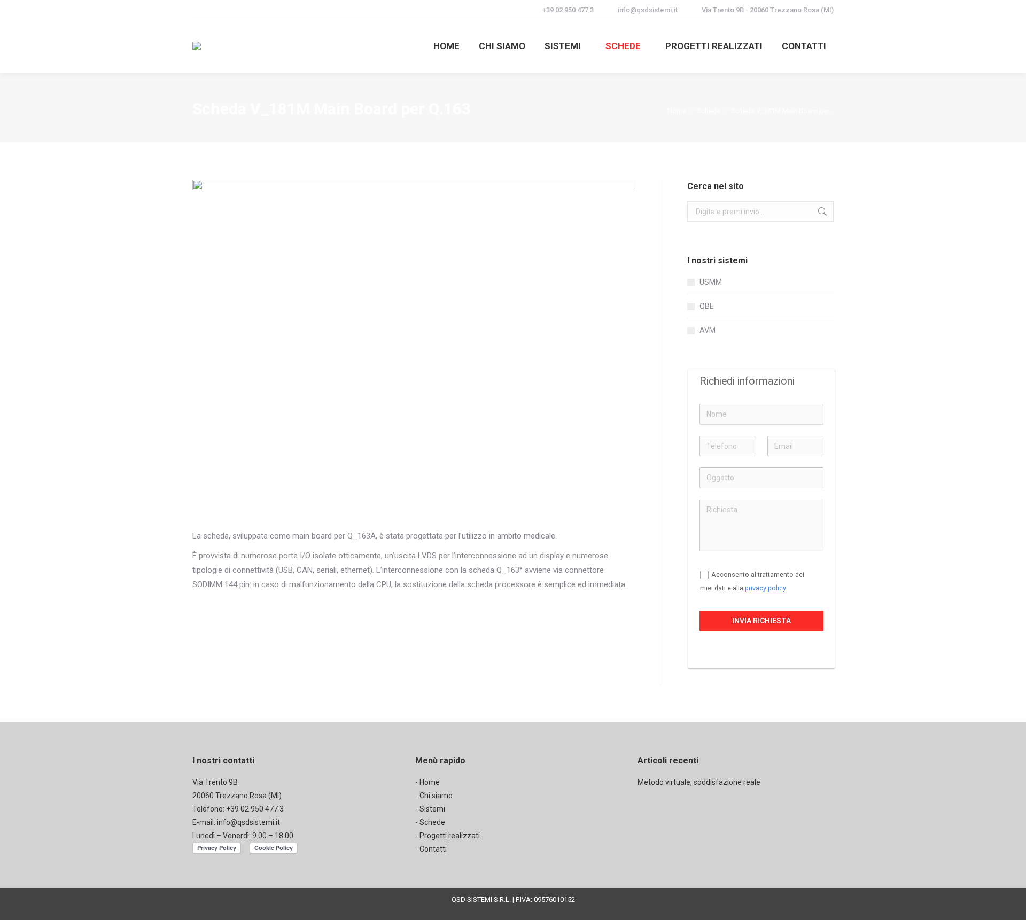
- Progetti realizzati (447, 835)
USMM (710, 282)
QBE (706, 306)
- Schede (430, 822)
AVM (707, 330)
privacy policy (765, 588)
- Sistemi (430, 809)
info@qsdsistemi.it (248, 822)
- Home (427, 782)
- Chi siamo (434, 795)
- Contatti (431, 849)
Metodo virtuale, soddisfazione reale (699, 782)
